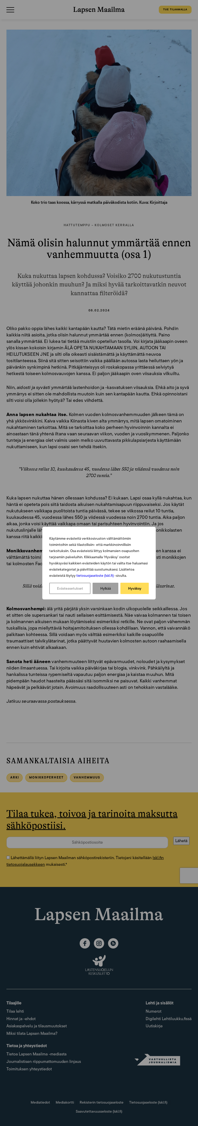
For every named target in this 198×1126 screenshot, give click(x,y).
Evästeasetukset (70, 588)
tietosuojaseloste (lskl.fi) (95, 575)
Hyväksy (134, 588)
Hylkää (105, 588)
